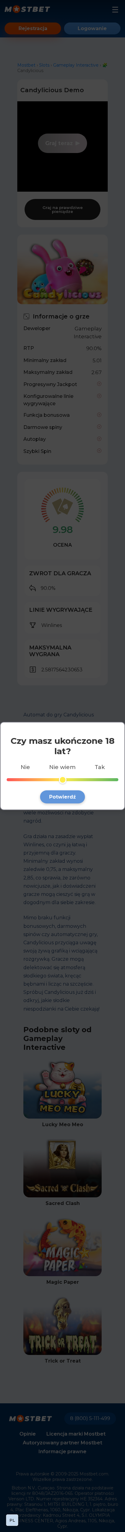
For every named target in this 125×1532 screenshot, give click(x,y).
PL (12, 1520)
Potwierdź (62, 797)
